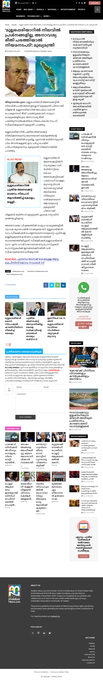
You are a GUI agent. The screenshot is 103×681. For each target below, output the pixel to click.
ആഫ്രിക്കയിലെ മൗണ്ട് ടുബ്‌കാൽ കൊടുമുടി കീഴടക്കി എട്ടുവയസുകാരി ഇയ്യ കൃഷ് (84, 93)
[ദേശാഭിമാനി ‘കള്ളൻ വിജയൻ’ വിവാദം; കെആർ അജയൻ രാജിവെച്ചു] (28, 476)
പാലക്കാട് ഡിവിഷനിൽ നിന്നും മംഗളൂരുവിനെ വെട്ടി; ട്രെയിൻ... (11, 453)
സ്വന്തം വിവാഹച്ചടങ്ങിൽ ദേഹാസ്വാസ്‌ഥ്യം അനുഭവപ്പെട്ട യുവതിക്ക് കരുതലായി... (42, 497)
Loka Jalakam (25, 468)
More (46, 16)
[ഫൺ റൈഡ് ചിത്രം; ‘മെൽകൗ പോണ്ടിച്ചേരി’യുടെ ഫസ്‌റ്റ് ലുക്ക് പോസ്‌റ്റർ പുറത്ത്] (74, 443)
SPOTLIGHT (76, 343)
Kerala (40, 9)
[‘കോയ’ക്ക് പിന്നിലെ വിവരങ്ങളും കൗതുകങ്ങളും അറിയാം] (83, 357)
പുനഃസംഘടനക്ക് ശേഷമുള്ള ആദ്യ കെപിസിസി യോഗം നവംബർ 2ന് (32, 261)
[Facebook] (76, 3)
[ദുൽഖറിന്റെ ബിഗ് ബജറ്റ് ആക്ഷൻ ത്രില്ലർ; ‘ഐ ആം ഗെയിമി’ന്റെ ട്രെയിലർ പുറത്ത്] (74, 474)
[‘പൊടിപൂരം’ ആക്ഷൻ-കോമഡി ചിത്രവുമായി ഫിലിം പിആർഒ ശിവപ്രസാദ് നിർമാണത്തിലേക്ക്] (74, 503)
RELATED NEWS (12, 297)
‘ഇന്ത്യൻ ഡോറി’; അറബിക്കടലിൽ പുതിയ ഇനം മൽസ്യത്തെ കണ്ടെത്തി (82, 109)
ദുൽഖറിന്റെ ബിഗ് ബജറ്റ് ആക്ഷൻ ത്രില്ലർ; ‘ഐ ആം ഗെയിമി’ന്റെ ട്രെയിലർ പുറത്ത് (89, 475)
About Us (91, 657)
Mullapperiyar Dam (18, 271)
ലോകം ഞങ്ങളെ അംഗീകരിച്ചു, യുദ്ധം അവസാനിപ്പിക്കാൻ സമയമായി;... (27, 455)
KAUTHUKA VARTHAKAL (82, 31)
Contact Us (55, 616)
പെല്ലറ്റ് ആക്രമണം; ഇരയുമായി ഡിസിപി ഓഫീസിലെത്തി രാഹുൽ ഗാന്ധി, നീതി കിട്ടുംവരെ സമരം (88, 258)
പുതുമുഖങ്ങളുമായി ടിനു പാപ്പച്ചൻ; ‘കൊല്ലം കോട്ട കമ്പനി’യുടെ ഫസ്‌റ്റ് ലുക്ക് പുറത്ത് (89, 461)
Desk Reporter (34, 51)
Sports (81, 9)
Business (20, 16)
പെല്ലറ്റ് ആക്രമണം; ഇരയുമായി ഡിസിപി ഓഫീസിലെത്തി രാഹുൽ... (11, 494)
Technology (33, 16)
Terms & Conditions (41, 672)
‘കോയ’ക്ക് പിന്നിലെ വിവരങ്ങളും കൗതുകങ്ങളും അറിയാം (82, 375)
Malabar (28, 9)
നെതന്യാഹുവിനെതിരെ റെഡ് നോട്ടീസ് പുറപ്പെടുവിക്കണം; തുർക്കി (41, 455)
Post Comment (25, 417)
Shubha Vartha (40, 513)
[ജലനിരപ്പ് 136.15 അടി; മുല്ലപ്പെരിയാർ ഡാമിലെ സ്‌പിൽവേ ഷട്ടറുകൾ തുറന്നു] (56, 309)
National (52, 9)
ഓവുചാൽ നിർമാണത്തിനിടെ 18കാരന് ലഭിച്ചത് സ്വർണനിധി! (83, 43)
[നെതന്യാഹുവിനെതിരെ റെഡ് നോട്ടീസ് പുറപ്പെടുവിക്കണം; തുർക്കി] (43, 437)
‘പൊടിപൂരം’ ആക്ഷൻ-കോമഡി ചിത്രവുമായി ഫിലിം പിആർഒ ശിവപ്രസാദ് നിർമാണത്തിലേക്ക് (89, 505)
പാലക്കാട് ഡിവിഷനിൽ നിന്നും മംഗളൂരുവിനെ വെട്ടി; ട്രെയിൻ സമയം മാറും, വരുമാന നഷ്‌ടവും (89, 146)
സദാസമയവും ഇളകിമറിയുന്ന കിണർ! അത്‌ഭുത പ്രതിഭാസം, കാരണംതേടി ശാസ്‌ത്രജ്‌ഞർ (82, 59)
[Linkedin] (82, 3)
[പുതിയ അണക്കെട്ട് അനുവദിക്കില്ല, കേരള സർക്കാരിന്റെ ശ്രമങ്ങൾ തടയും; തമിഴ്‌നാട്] (35, 309)
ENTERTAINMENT (78, 436)
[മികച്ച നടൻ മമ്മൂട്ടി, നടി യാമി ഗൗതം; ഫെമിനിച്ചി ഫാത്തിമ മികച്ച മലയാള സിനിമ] (74, 488)
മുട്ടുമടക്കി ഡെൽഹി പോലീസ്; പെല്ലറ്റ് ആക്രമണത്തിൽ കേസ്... (57, 453)
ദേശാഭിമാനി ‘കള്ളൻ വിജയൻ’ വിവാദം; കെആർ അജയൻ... (27, 491)
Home (18, 9)
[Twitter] (84, 3)
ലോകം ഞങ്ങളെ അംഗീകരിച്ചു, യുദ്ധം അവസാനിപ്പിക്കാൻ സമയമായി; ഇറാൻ (89, 177)
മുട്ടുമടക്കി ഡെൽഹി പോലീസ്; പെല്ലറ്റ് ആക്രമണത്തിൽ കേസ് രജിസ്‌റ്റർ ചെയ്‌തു (89, 227)
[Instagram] (79, 3)
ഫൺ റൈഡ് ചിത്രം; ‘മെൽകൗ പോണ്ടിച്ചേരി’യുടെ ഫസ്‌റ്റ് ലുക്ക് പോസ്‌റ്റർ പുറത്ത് (89, 445)
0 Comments (10, 284)
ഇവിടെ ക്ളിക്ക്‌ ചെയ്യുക (85, 325)
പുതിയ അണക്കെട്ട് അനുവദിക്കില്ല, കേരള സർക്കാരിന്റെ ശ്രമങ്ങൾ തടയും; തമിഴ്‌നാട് (34, 328)
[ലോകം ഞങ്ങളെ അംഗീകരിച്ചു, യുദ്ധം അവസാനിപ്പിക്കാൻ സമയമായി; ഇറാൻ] (28, 437)
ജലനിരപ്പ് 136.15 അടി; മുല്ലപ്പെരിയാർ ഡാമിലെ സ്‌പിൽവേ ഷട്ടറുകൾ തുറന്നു (56, 327)
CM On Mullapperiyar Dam (14, 274)
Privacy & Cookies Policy (60, 672)
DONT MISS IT (77, 129)
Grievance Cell (89, 654)
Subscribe (94, 3)
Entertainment (68, 9)
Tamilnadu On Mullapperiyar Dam (37, 271)
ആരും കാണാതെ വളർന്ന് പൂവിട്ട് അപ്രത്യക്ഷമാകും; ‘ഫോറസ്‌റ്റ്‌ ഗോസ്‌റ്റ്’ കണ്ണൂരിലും (84, 77)
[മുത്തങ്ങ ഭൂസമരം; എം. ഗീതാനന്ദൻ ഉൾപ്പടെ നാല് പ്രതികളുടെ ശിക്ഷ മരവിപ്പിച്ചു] (59, 476)
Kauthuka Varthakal (78, 408)
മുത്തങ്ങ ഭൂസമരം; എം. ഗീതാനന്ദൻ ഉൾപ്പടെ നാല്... (58, 491)
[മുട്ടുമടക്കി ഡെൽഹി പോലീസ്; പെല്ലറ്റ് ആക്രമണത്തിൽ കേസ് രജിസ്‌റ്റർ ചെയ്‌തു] (59, 437)
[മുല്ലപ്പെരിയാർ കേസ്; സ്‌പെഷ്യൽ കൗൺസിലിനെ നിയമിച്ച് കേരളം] (14, 309)
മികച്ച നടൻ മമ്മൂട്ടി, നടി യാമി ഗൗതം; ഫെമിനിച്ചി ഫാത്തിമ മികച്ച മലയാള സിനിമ (89, 489)
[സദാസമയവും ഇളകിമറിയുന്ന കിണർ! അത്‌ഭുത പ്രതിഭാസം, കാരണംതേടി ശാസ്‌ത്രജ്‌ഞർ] (83, 399)
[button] (97, 9)
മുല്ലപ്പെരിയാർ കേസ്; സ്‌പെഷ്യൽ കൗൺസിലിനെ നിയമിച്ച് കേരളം (14, 325)
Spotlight (75, 366)
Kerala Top (8, 465)
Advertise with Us (88, 660)
